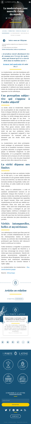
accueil (4, 31)
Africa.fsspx (11, 273)
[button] (29, 2)
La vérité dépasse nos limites (9, 47)
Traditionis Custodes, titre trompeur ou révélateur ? (15, 318)
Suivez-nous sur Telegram (18, 40)
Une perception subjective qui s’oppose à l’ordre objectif (15, 45)
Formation (11, 31)
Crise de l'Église (21, 31)
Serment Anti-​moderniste (12, 64)
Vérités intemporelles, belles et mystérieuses (14, 49)
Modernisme (19, 298)
